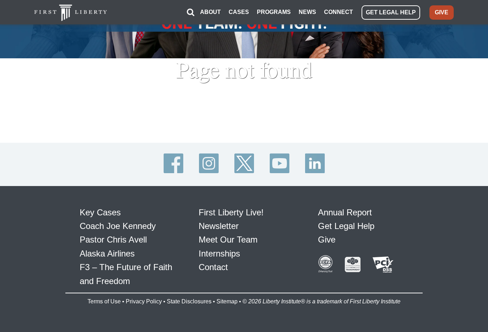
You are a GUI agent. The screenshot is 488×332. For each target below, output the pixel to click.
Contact (213, 267)
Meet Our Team (228, 239)
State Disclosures (189, 301)
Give (326, 239)
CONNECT (338, 12)
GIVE (441, 12)
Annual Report (345, 212)
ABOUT (210, 12)
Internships (219, 253)
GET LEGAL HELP (391, 12)
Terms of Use (104, 301)
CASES (239, 12)
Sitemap (227, 301)
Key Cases (100, 212)
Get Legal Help (346, 226)
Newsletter (219, 226)
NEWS (307, 12)
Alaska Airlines (107, 253)
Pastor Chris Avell (113, 239)
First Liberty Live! (231, 212)
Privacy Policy (144, 301)
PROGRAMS (274, 12)
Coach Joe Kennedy (118, 226)
